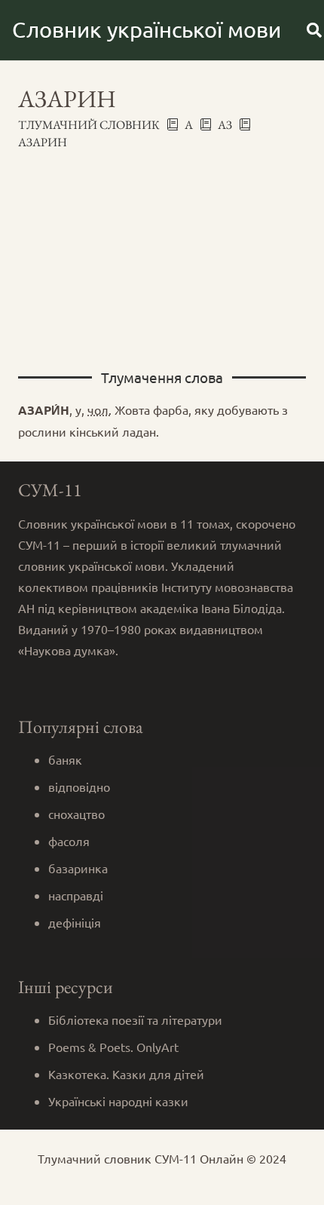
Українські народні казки (118, 1100)
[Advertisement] (162, 252)
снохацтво (76, 813)
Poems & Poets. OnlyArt (113, 1046)
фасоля (69, 840)
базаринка (78, 867)
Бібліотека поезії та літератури (135, 1019)
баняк (65, 759)
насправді (75, 895)
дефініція (74, 922)
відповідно (79, 786)
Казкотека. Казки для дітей (126, 1073)
